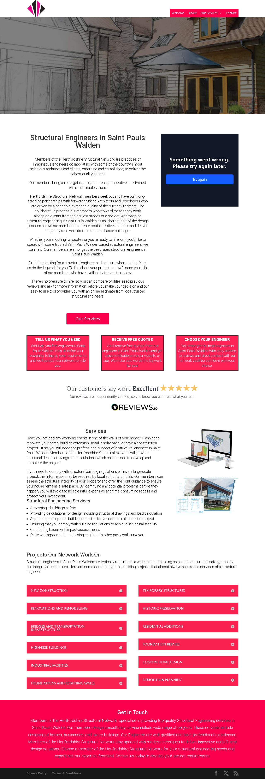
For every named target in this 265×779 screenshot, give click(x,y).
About (193, 13)
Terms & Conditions (66, 773)
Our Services (209, 13)
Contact (231, 13)
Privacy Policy (36, 773)
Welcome (178, 13)
